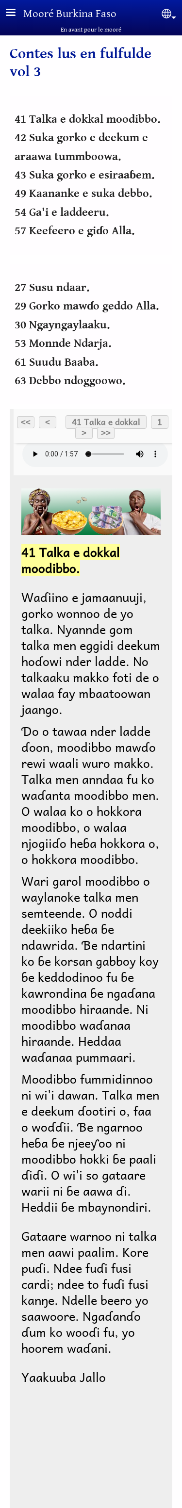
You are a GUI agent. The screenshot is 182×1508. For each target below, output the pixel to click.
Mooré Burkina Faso (69, 13)
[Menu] (16, 13)
